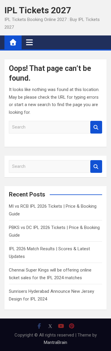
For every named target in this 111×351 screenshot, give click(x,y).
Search (96, 127)
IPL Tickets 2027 (37, 10)
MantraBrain (55, 342)
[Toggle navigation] (29, 42)
